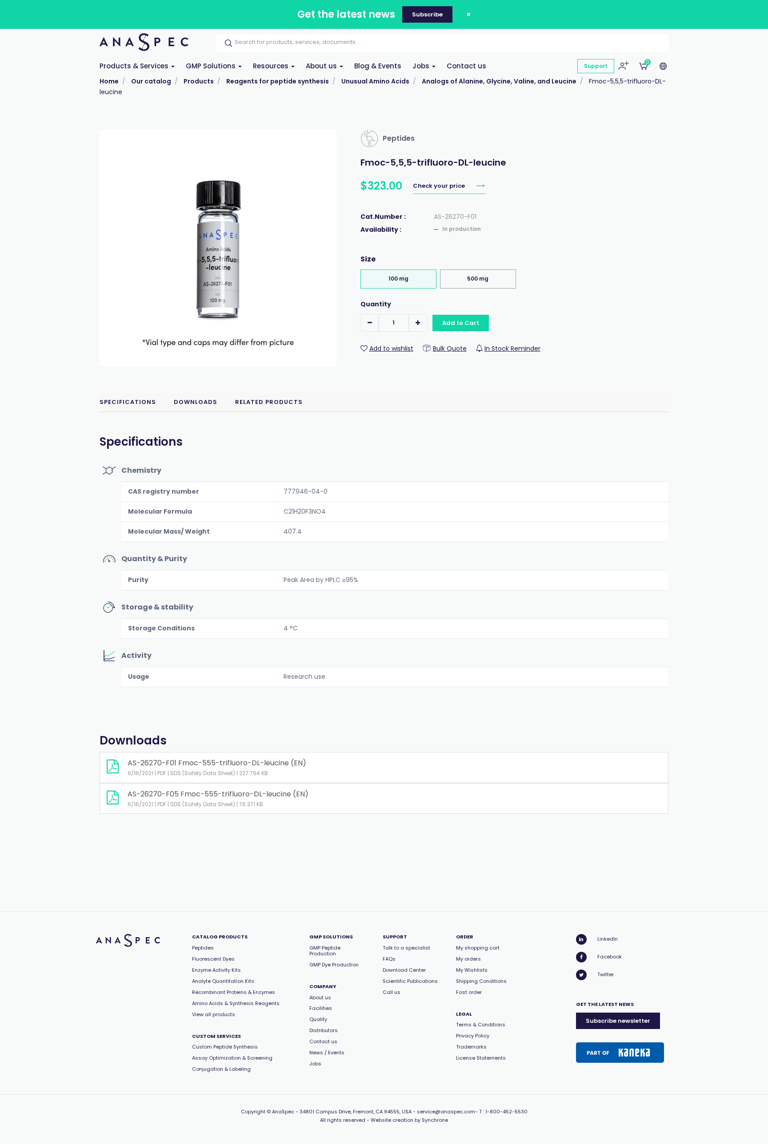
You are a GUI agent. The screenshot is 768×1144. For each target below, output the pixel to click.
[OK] (225, 43)
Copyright (253, 1111)
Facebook (609, 956)
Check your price (439, 186)
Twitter (605, 974)
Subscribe (427, 14)
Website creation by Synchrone (409, 1120)
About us (322, 66)
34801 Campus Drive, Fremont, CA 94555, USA (356, 1111)
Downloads (195, 402)
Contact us (466, 66)
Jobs (421, 66)
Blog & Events (377, 66)
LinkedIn (607, 938)
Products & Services (135, 66)
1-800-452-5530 (506, 1111)
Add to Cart (460, 323)
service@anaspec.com (446, 1111)
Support (596, 66)
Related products (269, 402)
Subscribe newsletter (618, 1021)
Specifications (128, 402)
